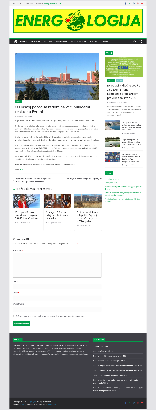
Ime (15, 281)
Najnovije (111, 80)
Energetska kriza (111, 183)
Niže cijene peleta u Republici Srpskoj (83, 178)
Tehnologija (61, 41)
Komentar (18, 250)
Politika (93, 41)
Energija (23, 41)
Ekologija (48, 41)
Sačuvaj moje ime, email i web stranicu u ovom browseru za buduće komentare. (50, 316)
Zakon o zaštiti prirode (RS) (103, 351)
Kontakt (104, 41)
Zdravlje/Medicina (78, 41)
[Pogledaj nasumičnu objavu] (140, 41)
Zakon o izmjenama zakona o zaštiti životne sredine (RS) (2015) (117, 366)
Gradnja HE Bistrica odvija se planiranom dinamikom (57, 215)
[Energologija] (15, 41)
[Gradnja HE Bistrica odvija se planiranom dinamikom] (57, 195)
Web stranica (18, 304)
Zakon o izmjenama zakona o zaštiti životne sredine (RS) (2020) (117, 370)
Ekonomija (35, 41)
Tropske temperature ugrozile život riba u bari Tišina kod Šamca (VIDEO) (131, 142)
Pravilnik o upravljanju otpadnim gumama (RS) (111, 375)
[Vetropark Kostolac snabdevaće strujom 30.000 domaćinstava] (26, 195)
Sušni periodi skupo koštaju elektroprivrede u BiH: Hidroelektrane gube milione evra (131, 126)
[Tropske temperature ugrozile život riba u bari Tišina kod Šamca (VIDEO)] (112, 143)
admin (31, 117)
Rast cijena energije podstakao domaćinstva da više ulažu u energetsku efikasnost (131, 158)
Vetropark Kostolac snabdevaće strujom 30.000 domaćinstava (26, 215)
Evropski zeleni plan (100, 346)
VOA (21, 170)
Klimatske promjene (112, 179)
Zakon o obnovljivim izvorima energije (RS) (109, 356)
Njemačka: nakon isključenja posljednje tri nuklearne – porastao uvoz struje (34, 180)
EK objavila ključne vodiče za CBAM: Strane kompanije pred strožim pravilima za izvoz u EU (123, 92)
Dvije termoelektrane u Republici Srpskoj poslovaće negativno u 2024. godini (88, 217)
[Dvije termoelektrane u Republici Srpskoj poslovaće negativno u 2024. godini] (88, 195)
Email (16, 293)
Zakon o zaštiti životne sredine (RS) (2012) (109, 361)
